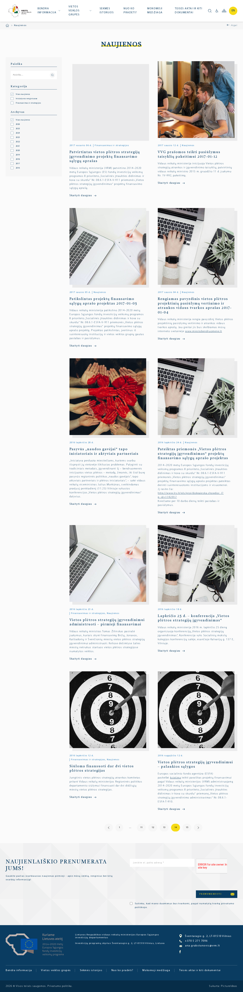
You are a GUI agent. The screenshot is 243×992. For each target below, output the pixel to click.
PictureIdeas (229, 986)
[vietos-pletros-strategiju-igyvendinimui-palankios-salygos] (197, 709)
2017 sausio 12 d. (168, 145)
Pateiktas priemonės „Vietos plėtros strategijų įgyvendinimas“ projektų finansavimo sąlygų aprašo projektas (193, 454)
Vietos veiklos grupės (74, 10)
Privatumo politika (59, 986)
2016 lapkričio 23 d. (81, 609)
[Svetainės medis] (224, 11)
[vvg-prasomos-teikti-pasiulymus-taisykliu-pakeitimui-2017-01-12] (197, 99)
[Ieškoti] (209, 11)
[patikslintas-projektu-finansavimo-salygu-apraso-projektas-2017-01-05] (109, 246)
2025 (18, 129)
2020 (18, 151)
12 (153, 827)
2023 (18, 137)
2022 (18, 142)
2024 (18, 133)
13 (164, 827)
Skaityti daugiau (80, 195)
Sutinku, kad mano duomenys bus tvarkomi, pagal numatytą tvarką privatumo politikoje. (184, 906)
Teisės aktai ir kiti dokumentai (188, 10)
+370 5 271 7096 (196, 941)
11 (141, 827)
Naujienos (188, 145)
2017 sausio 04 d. (168, 292)
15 (187, 827)
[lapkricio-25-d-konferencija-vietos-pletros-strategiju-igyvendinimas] (197, 563)
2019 (18, 155)
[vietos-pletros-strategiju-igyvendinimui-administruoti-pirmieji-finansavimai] (109, 563)
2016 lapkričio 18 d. (170, 609)
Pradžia (7, 25)
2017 (18, 164)
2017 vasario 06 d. (80, 145)
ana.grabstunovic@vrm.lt (202, 945)
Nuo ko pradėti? (130, 10)
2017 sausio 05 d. (80, 292)
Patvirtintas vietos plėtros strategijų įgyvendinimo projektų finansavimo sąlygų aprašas (104, 157)
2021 (18, 146)
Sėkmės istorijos (107, 10)
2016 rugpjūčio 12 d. (170, 756)
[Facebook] (180, 953)
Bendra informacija (47, 10)
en (233, 10)
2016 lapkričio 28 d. (81, 442)
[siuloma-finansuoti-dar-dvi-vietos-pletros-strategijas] (109, 709)
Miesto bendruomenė (19, 11)
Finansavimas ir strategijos (112, 145)
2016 (18, 168)
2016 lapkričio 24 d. (170, 442)
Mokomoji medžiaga (155, 10)
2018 (18, 159)
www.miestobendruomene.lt (203, 331)
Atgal (234, 25)
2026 (18, 124)
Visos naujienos (23, 120)
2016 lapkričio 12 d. (81, 756)
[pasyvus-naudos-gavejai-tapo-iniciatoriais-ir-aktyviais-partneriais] (109, 396)
